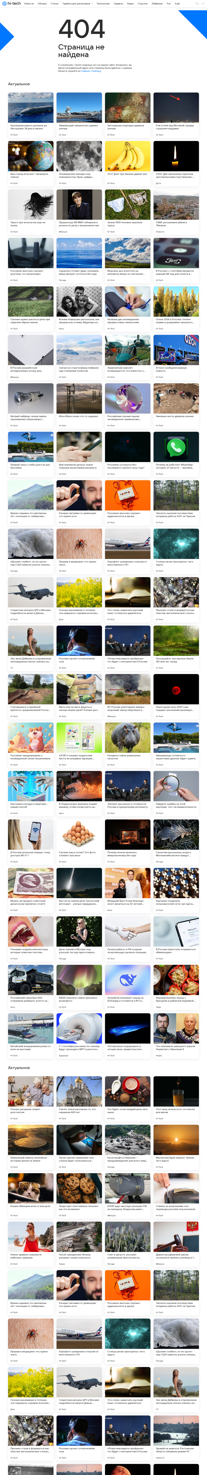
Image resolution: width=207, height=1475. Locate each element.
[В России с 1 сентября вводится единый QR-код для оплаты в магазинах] (176, 260)
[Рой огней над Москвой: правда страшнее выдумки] (176, 115)
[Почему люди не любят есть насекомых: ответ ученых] (127, 1084)
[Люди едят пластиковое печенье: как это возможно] (79, 1389)
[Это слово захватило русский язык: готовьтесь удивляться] (127, 600)
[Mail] (4, 3)
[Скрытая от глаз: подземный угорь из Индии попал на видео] (127, 1133)
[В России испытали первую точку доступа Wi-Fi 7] (30, 842)
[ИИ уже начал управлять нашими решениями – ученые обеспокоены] (30, 1133)
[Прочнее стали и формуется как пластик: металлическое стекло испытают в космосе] (176, 600)
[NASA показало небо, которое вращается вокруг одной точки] (79, 1133)
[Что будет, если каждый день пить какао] (127, 1293)
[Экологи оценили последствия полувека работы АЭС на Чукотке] (176, 503)
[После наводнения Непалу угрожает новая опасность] (79, 1438)
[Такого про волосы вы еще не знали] (30, 212)
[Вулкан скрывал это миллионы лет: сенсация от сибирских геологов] (30, 503)
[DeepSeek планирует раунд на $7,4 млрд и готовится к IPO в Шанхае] (127, 987)
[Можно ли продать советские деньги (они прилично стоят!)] (30, 890)
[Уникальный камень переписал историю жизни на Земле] (30, 1341)
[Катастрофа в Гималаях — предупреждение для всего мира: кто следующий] (127, 1341)
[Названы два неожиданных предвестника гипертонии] (127, 309)
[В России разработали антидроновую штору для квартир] (30, 357)
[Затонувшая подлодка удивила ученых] (127, 115)
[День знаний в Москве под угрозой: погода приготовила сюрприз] (79, 939)
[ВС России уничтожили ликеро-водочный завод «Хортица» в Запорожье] (127, 696)
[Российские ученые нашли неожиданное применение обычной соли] (127, 406)
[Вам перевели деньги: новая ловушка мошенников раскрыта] (79, 454)
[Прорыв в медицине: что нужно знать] (79, 551)
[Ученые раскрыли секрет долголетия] (30, 1293)
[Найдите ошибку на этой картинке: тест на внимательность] (176, 793)
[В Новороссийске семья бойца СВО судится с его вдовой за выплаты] (79, 1084)
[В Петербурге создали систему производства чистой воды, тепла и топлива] (30, 1230)
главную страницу (91, 71)
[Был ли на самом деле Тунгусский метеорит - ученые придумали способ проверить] (79, 890)
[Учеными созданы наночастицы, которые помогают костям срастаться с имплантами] (30, 939)
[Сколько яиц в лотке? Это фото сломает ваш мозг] (79, 842)
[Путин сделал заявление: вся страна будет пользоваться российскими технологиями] (79, 1341)
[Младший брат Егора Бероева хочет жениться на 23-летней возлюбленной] (127, 890)
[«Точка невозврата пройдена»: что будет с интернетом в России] (127, 648)
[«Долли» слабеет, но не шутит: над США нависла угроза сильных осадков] (30, 551)
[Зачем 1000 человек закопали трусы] (127, 212)
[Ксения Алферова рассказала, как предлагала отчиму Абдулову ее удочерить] (79, 309)
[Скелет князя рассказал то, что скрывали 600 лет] (79, 1293)
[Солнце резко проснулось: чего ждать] (176, 551)
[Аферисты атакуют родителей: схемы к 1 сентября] (127, 1181)
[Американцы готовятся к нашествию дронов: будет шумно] (176, 745)
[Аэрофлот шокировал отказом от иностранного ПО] (127, 551)
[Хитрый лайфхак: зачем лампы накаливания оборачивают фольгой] (30, 406)
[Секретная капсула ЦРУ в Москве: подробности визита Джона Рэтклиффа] (30, 600)
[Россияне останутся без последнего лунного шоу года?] (127, 454)
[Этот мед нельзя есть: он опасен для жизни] (176, 1293)
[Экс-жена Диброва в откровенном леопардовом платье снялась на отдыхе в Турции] (30, 648)
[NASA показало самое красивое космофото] (79, 987)
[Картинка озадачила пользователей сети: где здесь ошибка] (176, 890)
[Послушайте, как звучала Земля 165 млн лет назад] (176, 648)
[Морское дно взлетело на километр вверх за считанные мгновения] (127, 260)
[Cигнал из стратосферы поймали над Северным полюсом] (79, 357)
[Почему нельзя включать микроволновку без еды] (127, 842)
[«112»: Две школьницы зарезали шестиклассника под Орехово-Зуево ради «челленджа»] (176, 163)
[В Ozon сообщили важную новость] (176, 357)
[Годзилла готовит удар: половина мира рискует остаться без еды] (79, 260)
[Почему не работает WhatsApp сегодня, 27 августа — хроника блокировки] (176, 454)
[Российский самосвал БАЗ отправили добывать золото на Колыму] (30, 987)
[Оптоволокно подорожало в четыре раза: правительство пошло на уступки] (127, 1036)
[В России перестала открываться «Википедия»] (176, 939)
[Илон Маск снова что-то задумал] (79, 406)
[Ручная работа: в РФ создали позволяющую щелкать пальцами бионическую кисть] (127, 939)
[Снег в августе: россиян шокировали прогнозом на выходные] (127, 1438)
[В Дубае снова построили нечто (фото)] (79, 1181)
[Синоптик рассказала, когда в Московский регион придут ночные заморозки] (176, 842)
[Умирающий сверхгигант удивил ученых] (79, 115)
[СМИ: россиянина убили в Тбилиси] (176, 212)
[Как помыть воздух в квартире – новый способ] (30, 793)
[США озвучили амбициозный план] (176, 1133)
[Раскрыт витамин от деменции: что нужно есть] (79, 503)
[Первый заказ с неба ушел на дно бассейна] (30, 454)
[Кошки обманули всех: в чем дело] (30, 1389)
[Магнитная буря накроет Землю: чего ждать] (176, 1341)
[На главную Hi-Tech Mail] (14, 3)
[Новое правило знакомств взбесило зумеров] (30, 1438)
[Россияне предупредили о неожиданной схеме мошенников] (30, 745)
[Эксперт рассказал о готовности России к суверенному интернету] (127, 793)
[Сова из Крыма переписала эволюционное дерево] (79, 1230)
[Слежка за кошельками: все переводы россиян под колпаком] (176, 1389)
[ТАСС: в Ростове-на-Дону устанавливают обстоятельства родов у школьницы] (127, 1230)
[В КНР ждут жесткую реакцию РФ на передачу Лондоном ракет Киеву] (127, 1389)
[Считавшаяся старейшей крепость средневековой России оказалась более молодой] (30, 696)
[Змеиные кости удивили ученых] (176, 406)
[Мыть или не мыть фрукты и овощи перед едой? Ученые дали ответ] (79, 696)
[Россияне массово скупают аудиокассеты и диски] (127, 503)
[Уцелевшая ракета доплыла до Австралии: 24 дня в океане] (30, 115)
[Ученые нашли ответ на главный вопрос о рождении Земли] (176, 1181)
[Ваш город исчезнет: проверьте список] (30, 163)
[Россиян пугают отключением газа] (79, 648)
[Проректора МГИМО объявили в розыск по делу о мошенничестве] (79, 212)
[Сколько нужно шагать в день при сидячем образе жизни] (30, 309)
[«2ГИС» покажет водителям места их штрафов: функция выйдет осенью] (79, 745)
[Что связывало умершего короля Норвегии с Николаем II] (176, 1036)
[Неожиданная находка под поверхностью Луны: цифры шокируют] (79, 163)
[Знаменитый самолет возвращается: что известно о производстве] (127, 357)
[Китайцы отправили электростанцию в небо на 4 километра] (30, 1084)
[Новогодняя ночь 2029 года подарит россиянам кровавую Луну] (176, 696)
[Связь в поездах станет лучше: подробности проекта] (176, 1084)
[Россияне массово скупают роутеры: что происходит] (30, 260)
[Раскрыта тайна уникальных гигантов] (127, 745)
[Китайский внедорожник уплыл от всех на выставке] (30, 1036)
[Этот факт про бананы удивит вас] (127, 163)
